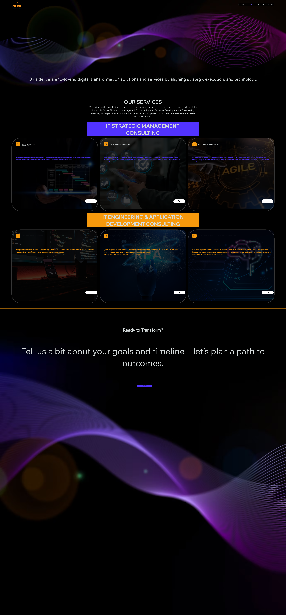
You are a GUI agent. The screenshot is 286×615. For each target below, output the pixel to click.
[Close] (91, 201)
